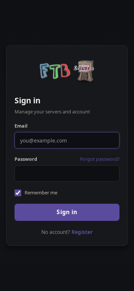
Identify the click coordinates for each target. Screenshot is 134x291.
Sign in (67, 212)
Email (21, 126)
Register (82, 232)
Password (26, 159)
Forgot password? (99, 159)
